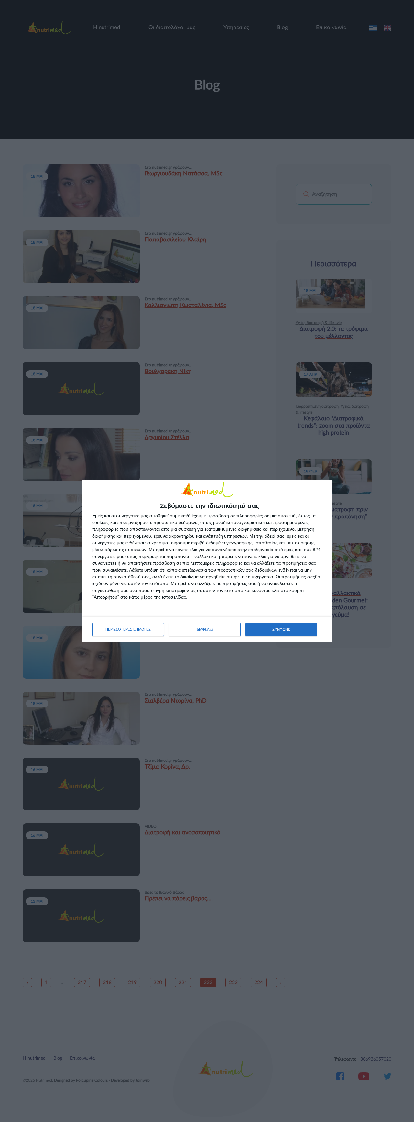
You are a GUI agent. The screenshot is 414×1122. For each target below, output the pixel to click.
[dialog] (207, 561)
